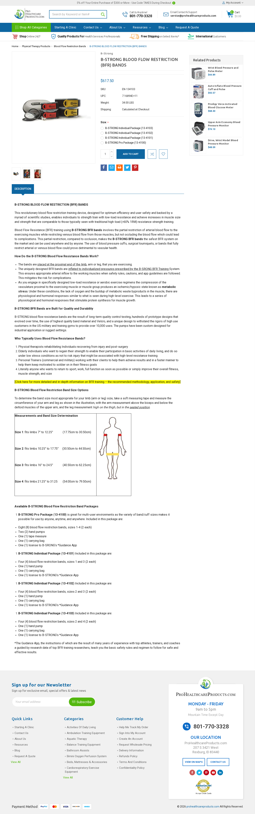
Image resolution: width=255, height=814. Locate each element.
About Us (116, 27)
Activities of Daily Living (81, 727)
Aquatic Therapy (77, 739)
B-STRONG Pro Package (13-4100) (125, 142)
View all (16, 762)
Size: (104, 122)
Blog (162, 27)
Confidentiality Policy (131, 768)
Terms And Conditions (133, 762)
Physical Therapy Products (36, 46)
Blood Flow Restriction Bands (70, 46)
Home (15, 46)
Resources (140, 27)
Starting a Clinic (65, 27)
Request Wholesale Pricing (135, 744)
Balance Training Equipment (83, 744)
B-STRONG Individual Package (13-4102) (129, 132)
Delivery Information (131, 750)
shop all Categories (33, 27)
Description (23, 188)
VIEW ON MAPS (194, 762)
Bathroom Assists (78, 750)
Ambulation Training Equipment (86, 733)
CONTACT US (218, 762)
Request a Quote (187, 27)
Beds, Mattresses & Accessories (87, 762)
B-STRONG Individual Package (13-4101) (129, 137)
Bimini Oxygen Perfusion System (87, 756)
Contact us (91, 27)
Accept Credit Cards (204, 793)
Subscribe (84, 702)
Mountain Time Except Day (206, 714)
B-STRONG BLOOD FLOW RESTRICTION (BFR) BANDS (118, 46)
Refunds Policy (128, 756)
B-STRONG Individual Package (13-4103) (129, 128)
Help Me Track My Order (133, 727)
